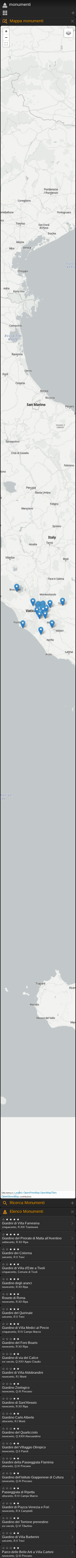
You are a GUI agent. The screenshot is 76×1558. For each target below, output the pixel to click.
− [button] (6, 37)
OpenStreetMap (10, 1196)
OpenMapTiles (48, 1192)
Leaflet (18, 1192)
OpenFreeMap (32, 1192)
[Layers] (68, 32)
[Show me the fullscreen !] (6, 44)
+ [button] (6, 31)
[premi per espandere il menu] (38, 13)
